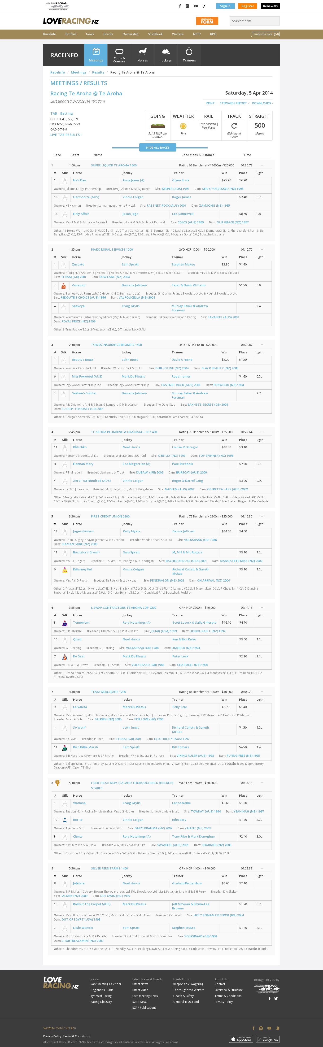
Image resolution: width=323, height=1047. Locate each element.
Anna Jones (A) (133, 180)
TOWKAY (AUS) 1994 (206, 811)
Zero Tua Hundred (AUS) (92, 480)
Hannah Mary (83, 464)
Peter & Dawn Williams (189, 285)
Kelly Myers (131, 531)
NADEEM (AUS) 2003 (179, 489)
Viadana (79, 803)
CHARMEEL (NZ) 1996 (192, 665)
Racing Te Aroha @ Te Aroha (86, 93)
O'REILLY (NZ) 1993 (171, 455)
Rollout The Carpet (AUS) (91, 904)
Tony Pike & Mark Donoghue (193, 836)
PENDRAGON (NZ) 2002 (167, 580)
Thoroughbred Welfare (188, 990)
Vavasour (79, 285)
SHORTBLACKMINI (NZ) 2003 (82, 940)
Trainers (189, 60)
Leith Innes (130, 359)
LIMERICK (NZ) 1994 (185, 648)
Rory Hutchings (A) (137, 622)
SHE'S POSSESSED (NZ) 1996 (222, 189)
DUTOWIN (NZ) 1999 (115, 896)
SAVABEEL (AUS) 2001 (223, 317)
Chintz (78, 836)
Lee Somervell (183, 214)
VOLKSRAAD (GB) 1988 (200, 540)
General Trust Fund (186, 1002)
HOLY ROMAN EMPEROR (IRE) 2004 (219, 915)
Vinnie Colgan (133, 197)
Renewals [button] (270, 6)
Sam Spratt (130, 264)
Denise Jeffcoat (183, 531)
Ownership (131, 34)
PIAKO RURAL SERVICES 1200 (112, 249)
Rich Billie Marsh (85, 747)
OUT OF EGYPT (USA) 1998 (80, 919)
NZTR (197, 34)
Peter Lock (180, 656)
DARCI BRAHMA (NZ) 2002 (153, 828)
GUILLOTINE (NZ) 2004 (171, 368)
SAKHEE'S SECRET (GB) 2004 (208, 404)
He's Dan (79, 180)
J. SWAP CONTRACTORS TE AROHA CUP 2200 (123, 607)
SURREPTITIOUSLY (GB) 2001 (82, 409)
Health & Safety (183, 996)
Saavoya (78, 306)
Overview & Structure (229, 990)
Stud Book (155, 34)
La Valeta (80, 707)
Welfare (178, 34)
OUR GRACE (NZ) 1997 (233, 222)
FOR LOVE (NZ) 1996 (148, 719)
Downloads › (262, 103)
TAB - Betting (61, 113)
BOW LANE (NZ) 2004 (114, 277)
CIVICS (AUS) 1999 (191, 222)
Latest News (140, 984)
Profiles (71, 34)
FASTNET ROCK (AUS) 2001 (166, 205)
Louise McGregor (185, 447)
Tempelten (81, 622)
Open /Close (262, 165)
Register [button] (247, 6)
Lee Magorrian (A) (136, 464)
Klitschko (80, 447)
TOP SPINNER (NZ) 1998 (215, 455)
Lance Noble (181, 803)
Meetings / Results (78, 83)
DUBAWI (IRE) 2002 (149, 472)
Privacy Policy (224, 1002)
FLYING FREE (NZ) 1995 (243, 755)
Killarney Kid (82, 569)
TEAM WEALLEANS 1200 (108, 692)
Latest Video (140, 990)
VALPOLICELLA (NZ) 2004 (137, 297)
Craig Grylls (131, 306)
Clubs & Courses (119, 59)
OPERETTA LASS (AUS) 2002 (227, 489)
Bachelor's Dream (86, 552)
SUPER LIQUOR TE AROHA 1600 (113, 165)
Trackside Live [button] (262, 34)
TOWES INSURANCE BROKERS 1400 (116, 345)
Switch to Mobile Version (59, 1028)
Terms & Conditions (228, 996)
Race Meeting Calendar (106, 984)
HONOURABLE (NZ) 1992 (207, 631)
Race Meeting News (145, 996)
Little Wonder (83, 927)
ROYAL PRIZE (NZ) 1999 (78, 321)
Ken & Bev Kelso (184, 639)
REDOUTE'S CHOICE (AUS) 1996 (83, 297)
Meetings (96, 60)
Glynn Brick (180, 180)
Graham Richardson (187, 883)
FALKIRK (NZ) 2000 (108, 719)
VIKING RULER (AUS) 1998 (195, 755)
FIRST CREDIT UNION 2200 (110, 516)
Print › (211, 103)
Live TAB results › (66, 134)
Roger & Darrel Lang (187, 480)
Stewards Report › (234, 103)
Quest (77, 639)
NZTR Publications (144, 1008)
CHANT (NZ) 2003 (198, 828)
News (90, 34)
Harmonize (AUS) (86, 197)
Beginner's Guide (102, 990)
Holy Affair (81, 214)
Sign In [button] (225, 6)
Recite (78, 819)
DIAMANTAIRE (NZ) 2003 (79, 544)
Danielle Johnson (134, 285)
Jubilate (79, 883)
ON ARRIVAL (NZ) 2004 (213, 580)
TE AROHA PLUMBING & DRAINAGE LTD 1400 (124, 432)
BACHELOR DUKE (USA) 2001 (186, 561)
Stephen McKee (183, 264)
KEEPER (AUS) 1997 (175, 189)
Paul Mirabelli (182, 464)
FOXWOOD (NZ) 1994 (229, 385)
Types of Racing (101, 996)
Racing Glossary (101, 1002)
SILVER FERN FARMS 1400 (109, 868)
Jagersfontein (83, 531)
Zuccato (78, 264)
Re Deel (78, 656)
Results (98, 72)
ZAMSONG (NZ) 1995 (214, 205)
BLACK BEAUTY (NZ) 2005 (219, 368)
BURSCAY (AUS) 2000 (191, 472)
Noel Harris (131, 447)
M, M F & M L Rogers (187, 552)
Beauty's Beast (82, 359)
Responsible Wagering (188, 984)
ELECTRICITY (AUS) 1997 (171, 739)
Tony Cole (179, 707)
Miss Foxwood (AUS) (87, 376)
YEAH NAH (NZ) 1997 (249, 811)
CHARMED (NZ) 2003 (216, 845)
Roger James (181, 197)
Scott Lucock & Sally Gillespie (194, 622)
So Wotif (79, 727)
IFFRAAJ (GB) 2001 (73, 277)
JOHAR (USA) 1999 (163, 631)
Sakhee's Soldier (84, 393)
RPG (213, 34)
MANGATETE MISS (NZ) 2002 (241, 561)
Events (108, 34)
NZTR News (139, 1002)
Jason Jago (130, 214)
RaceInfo (49, 34)
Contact (220, 984)
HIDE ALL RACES (158, 147)
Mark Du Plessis (133, 376)
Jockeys (166, 60)
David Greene (182, 359)
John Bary (179, 819)
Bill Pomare (180, 747)
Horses (142, 60)
